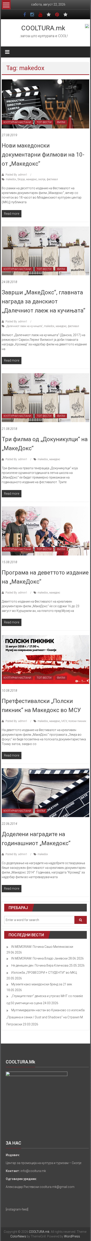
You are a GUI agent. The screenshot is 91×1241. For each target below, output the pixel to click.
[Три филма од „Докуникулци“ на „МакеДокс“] (45, 397)
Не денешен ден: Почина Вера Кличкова (39, 965)
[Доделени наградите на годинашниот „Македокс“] (45, 792)
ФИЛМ (61, 122)
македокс (31, 179)
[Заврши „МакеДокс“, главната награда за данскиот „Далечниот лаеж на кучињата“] (45, 250)
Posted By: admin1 (16, 174)
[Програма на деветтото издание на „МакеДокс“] (45, 530)
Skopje (21, 179)
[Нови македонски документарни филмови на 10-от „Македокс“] (45, 103)
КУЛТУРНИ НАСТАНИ (17, 122)
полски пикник (77, 721)
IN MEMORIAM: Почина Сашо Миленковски (42, 946)
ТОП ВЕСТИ (44, 122)
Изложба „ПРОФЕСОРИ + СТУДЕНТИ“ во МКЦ (44, 972)
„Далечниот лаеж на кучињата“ (24, 326)
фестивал (52, 179)
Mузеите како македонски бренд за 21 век (41, 984)
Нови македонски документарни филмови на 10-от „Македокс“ (43, 154)
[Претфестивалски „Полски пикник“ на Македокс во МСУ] (45, 659)
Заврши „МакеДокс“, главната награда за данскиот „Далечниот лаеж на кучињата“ (43, 301)
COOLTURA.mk (43, 28)
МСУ (64, 721)
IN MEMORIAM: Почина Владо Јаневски (39, 958)
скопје (41, 179)
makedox (11, 179)
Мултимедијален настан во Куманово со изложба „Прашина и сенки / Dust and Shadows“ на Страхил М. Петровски (45, 1017)
